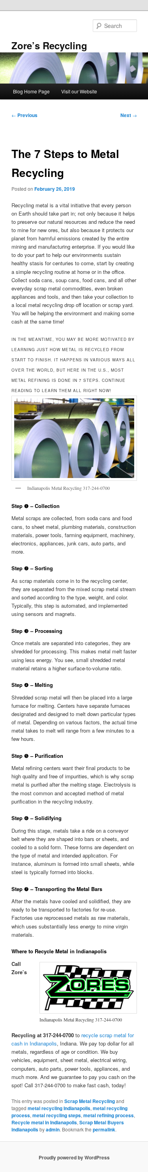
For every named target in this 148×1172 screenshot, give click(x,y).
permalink (104, 1129)
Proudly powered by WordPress (74, 1157)
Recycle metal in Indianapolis (44, 1122)
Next (128, 115)
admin (53, 1129)
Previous (24, 115)
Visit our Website (79, 91)
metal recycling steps (56, 1115)
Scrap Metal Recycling (89, 1101)
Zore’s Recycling (49, 45)
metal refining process (108, 1115)
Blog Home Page (31, 91)
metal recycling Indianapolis (59, 1108)
